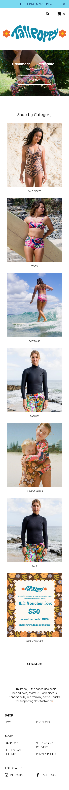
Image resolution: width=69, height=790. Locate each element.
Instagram (17, 775)
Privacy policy (46, 754)
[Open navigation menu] (6, 14)
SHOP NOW (34, 79)
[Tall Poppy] (34, 33)
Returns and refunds (13, 752)
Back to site (13, 743)
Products (43, 722)
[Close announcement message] (63, 4)
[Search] (48, 14)
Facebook (49, 775)
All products (34, 664)
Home (9, 722)
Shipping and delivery (44, 745)
